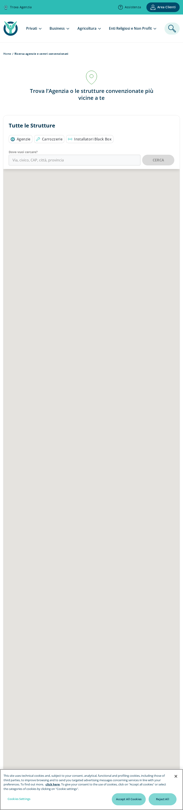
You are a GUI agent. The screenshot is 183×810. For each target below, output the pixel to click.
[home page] (10, 34)
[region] (91, 789)
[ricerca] (172, 29)
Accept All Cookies (128, 799)
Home (7, 54)
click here (53, 784)
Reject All (162, 799)
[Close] (176, 776)
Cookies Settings (19, 799)
